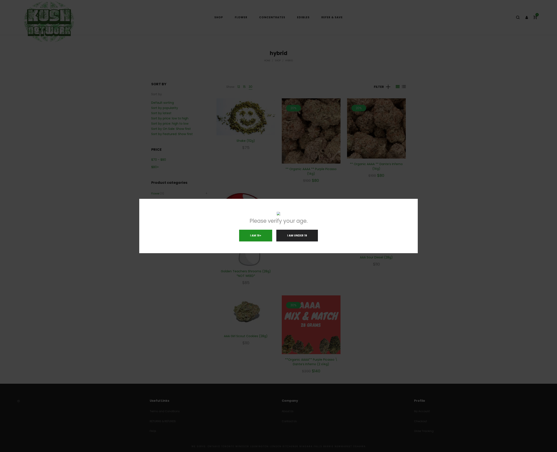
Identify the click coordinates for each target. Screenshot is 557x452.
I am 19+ (255, 235)
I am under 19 (297, 235)
